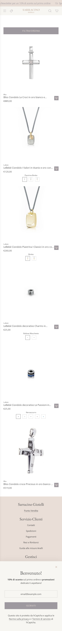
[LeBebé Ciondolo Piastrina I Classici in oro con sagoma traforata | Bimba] (34, 258)
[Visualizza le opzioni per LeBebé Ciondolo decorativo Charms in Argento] (56, 327)
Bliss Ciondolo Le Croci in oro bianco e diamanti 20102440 (24, 97)
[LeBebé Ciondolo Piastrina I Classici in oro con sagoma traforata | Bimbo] (28, 258)
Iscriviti (31, 605)
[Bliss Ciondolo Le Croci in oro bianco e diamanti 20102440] (31, 64)
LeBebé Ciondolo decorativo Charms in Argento (24, 326)
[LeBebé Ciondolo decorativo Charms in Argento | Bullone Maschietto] (28, 337)
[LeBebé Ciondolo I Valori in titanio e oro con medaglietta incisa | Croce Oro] (37, 179)
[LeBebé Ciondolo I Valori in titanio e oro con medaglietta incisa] (31, 134)
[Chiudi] (56, 567)
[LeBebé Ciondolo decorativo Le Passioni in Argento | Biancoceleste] (24, 416)
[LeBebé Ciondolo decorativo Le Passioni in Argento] (31, 371)
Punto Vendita (31, 510)
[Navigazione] (4, 10)
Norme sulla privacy (19, 618)
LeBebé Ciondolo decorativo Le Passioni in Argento (26, 405)
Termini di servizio (41, 618)
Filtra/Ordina (31, 30)
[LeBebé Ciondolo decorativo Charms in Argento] (31, 292)
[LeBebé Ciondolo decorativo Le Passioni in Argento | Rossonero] (37, 416)
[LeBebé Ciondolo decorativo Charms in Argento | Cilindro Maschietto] (34, 337)
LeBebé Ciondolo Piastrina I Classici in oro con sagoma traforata (28, 247)
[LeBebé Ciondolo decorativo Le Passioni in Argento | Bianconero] (31, 416)
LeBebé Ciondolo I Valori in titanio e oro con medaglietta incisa (27, 167)
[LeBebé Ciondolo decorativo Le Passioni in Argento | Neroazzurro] (18, 416)
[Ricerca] (49, 10)
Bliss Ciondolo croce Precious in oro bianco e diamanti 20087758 (27, 484)
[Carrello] (56, 10)
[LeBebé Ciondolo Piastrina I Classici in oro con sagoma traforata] (31, 213)
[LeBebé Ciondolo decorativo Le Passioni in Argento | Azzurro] (43, 416)
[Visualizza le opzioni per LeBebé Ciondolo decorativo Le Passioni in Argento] (56, 406)
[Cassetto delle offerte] (11, 10)
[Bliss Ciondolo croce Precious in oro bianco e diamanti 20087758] (31, 450)
